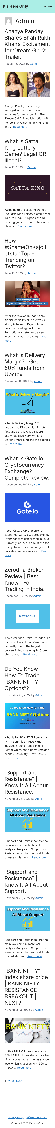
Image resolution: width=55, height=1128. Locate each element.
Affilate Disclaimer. (37, 1117)
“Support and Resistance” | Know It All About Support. (26, 881)
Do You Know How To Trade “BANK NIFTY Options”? (22, 678)
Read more (20, 126)
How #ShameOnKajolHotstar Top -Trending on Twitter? (27, 253)
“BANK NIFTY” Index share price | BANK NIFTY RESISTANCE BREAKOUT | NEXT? (26, 986)
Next (21, 1081)
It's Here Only (15, 6)
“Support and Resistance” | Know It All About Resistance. (26, 782)
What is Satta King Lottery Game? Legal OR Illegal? (25, 151)
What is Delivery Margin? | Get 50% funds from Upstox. (25, 364)
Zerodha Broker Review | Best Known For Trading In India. (25, 579)
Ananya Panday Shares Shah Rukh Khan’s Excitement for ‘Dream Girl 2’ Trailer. (27, 44)
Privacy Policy (16, 1117)
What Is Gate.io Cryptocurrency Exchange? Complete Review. (27, 468)
